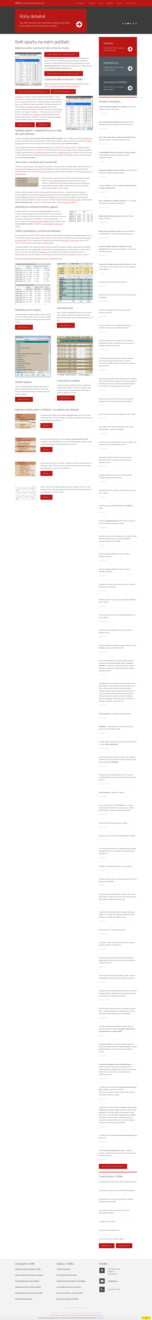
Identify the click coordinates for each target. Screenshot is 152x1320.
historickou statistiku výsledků (38, 221)
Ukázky (92, 3)
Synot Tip (47, 86)
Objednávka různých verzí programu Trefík (28, 1293)
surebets (51, 117)
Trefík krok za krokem (63, 1269)
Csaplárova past (20, 174)
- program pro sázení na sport (30, 3)
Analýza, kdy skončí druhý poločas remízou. (113, 282)
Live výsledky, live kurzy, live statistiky (68, 1287)
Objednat (110, 3)
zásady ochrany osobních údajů (59, 1315)
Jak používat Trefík (24, 125)
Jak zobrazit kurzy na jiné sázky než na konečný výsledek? (118, 1182)
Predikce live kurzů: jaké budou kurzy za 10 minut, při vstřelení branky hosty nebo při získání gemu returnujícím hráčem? (117, 777)
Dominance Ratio (47, 243)
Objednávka (42, 125)
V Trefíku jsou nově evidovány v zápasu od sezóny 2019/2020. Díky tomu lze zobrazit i (118, 1089)
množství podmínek (58, 181)
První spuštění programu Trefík (66, 1275)
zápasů (18, 97)
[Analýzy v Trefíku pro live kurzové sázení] (33, 284)
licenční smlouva (97, 1315)
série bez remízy (84, 171)
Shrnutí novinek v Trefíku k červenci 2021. (112, 930)
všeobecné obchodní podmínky (81, 1315)
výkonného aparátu (74, 200)
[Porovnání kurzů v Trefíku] (75, 283)
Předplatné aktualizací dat (23, 1299)
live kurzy (31, 119)
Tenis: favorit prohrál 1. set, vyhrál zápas (69, 1293)
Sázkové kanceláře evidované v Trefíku (28, 1269)
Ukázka (45, 425)
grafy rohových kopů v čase (124, 1092)
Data (101, 3)
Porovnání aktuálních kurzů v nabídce (27, 1281)
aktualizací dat (44, 252)
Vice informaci (100, 1318)
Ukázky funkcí (123, 1246)
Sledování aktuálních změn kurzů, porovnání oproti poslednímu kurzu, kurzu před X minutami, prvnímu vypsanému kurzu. (115, 459)
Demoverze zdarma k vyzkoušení (67, 1299)
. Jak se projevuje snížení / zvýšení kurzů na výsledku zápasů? (117, 249)
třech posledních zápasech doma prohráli (28, 169)
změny (57, 114)
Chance (66, 84)
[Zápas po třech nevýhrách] (25, 421)
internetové (75, 86)
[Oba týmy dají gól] (25, 469)
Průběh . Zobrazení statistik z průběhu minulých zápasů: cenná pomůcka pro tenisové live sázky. (117, 1153)
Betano (46, 84)
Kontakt (119, 3)
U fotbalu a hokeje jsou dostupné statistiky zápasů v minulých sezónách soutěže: (117, 1028)
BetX (51, 84)
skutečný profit (55, 197)
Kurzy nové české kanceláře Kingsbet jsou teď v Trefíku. (117, 414)
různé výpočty (58, 155)
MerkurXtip (80, 84)
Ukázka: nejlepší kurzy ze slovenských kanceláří (62, 73)
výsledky (69, 61)
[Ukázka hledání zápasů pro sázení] (33, 356)
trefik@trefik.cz (113, 1281)
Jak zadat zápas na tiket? (107, 1221)
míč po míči (40, 238)
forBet (56, 84)
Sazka (86, 84)
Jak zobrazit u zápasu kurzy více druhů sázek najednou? (117, 1190)
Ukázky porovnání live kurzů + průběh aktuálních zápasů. (117, 836)
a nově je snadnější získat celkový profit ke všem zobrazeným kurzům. (117, 155)
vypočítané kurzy (39, 152)
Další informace (23, 327)
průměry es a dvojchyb (70, 240)
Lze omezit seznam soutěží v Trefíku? (111, 1239)
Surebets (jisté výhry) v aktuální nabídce (28, 1287)
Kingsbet (73, 84)
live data (73, 66)
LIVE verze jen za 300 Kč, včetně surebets (31, 91)
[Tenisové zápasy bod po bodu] (25, 492)
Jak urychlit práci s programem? (109, 1230)
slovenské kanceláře (64, 86)
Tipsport (54, 86)
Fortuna (61, 84)
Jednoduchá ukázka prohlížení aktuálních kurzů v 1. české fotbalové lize (38, 258)
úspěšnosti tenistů (65, 152)
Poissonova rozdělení (69, 202)
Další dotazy (106, 1246)
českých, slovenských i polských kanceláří (33, 107)
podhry (60, 109)
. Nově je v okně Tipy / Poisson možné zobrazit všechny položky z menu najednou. (118, 266)
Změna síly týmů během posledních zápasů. (113, 823)
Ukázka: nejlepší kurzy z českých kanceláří (61, 54)
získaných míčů (33, 214)
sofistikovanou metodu (45, 195)
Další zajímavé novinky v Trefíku (112, 1166)
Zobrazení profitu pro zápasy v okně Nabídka (70, 1281)
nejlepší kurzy (86, 138)
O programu (80, 3)
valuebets (58, 117)
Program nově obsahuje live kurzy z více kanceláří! (115, 866)
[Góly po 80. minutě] (25, 445)
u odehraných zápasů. (111, 792)
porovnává (36, 114)
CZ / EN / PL (131, 3)
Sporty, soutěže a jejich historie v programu (29, 1275)
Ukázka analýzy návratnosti (62, 91)
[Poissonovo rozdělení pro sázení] (75, 356)
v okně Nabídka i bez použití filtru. (115, 714)
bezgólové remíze (46, 171)
